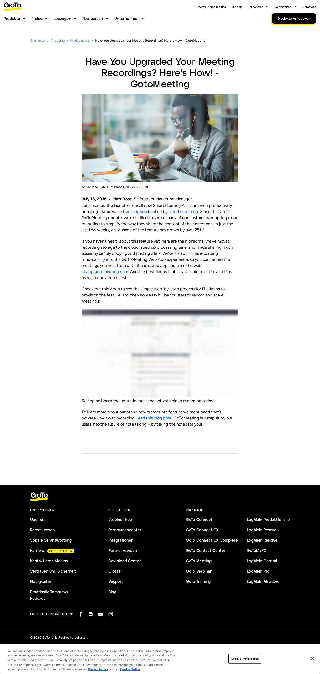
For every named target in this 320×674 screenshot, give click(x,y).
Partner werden (122, 550)
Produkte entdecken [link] (294, 18)
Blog (112, 591)
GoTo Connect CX (202, 530)
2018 (144, 187)
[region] (160, 659)
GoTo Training (198, 581)
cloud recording (183, 211)
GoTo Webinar (199, 571)
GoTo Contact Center (205, 550)
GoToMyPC (257, 550)
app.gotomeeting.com (107, 271)
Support (236, 6)
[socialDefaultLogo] (80, 614)
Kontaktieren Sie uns (212, 6)
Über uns (38, 519)
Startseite (37, 41)
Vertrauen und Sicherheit (53, 571)
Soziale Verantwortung (51, 540)
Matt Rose (122, 199)
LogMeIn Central (262, 560)
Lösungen (62, 18)
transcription (135, 211)
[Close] (312, 658)
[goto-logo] (160, 497)
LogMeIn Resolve (262, 540)
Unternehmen (127, 18)
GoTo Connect (199, 519)
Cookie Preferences (245, 658)
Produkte (12, 18)
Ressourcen (92, 18)
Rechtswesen (42, 530)
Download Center (124, 560)
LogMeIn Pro (258, 571)
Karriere (37, 550)
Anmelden (309, 6)
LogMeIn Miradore (263, 581)
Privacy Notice (98, 669)
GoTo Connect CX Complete (212, 540)
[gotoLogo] (13, 6)
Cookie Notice (130, 669)
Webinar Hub (120, 519)
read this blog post (154, 418)
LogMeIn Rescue (261, 530)
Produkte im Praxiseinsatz (70, 41)
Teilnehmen (255, 6)
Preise (36, 18)
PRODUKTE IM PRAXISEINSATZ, (116, 187)
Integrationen (121, 540)
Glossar (115, 571)
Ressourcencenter (124, 530)
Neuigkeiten (41, 581)
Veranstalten (283, 6)
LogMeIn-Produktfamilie (268, 519)
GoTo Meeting (199, 560)
